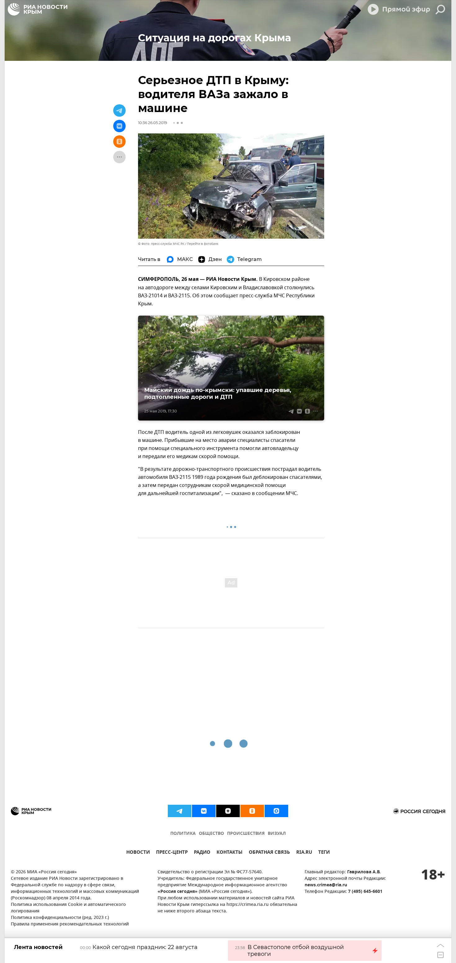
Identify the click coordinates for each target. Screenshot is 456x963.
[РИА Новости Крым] (37, 9)
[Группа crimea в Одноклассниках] (252, 811)
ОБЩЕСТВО (211, 833)
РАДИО (202, 853)
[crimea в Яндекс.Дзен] (228, 811)
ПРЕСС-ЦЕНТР (172, 853)
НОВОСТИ (138, 853)
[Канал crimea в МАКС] (276, 811)
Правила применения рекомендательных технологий (70, 924)
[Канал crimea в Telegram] (179, 811)
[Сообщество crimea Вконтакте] (204, 811)
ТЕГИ (324, 853)
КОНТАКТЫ (230, 853)
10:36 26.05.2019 (152, 122)
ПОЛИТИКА (183, 833)
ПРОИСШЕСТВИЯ (246, 833)
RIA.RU (304, 853)
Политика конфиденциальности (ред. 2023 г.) (60, 917)
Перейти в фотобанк (202, 243)
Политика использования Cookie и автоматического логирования (68, 908)
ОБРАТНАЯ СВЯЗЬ (269, 853)
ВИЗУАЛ (277, 833)
